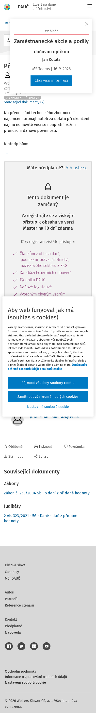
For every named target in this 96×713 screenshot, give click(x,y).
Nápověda (13, 632)
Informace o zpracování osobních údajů (36, 677)
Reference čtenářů (19, 605)
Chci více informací (51, 80)
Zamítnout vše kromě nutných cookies (48, 396)
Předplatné (13, 626)
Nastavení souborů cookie (25, 682)
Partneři (11, 599)
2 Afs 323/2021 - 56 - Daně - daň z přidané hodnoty (40, 518)
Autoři (9, 592)
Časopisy (12, 572)
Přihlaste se (76, 168)
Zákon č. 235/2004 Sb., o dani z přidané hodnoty (47, 493)
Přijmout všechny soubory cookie (48, 383)
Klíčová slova (15, 565)
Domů (9, 23)
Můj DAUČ (12, 578)
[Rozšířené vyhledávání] (9, 40)
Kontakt (11, 619)
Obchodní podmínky (20, 671)
